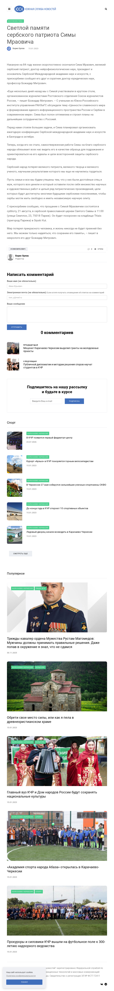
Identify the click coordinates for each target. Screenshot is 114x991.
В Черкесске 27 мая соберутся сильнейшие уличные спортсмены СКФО (66, 484)
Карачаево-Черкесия (38, 433)
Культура (40, 667)
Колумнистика (15, 21)
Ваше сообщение (16, 304)
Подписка (74, 401)
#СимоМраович (18, 249)
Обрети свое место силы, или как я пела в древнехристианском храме (40, 720)
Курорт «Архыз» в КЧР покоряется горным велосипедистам (59, 461)
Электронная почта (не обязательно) (26, 292)
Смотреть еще (20, 554)
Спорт (11, 422)
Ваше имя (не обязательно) (21, 281)
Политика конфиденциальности (21, 976)
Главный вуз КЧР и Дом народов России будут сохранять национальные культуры (52, 794)
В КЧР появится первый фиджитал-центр (49, 437)
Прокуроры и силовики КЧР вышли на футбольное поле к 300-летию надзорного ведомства (56, 944)
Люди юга (40, 588)
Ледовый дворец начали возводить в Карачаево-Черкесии (59, 531)
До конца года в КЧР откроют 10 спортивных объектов (57, 508)
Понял (24, 982)
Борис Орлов (18, 48)
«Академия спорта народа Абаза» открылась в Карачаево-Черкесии (53, 869)
